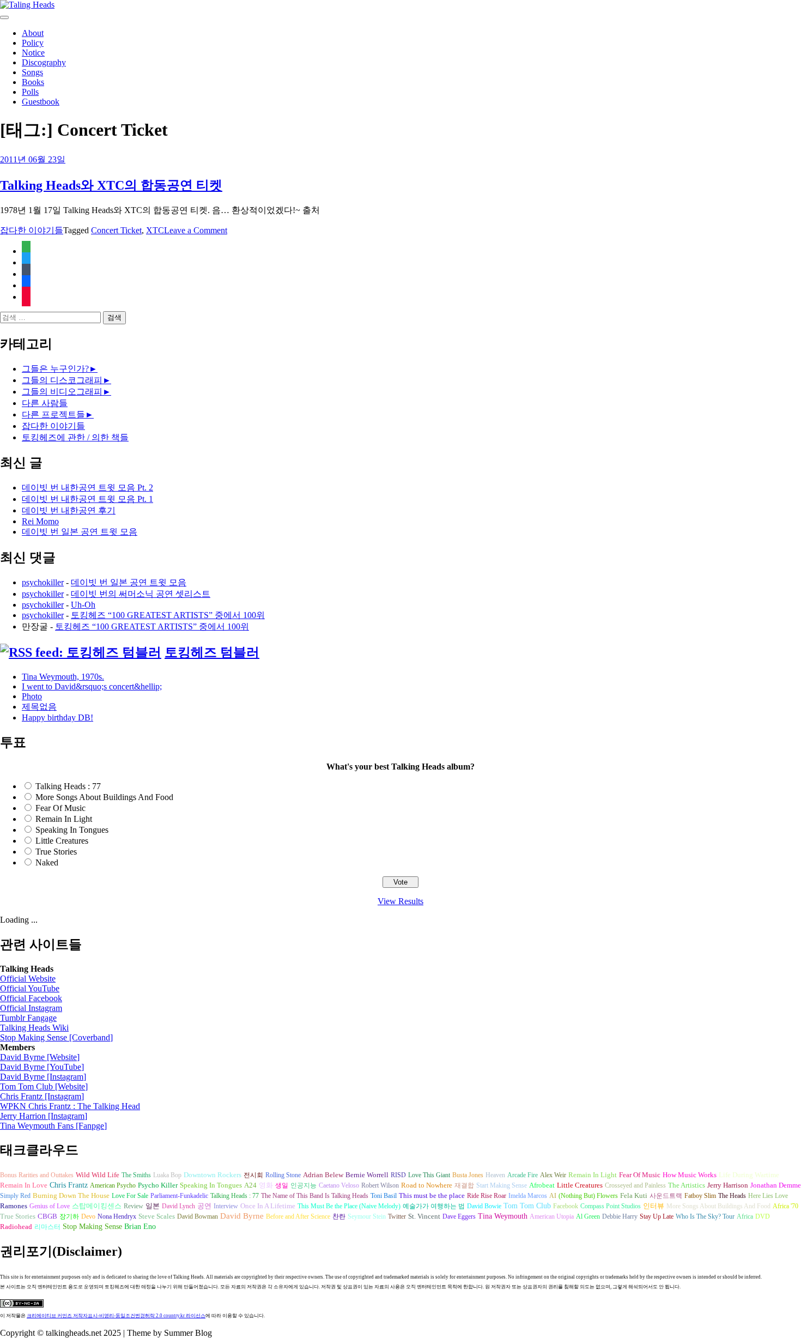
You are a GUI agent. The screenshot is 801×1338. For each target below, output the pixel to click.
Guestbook (40, 101)
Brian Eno (140, 1226)
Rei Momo (40, 521)
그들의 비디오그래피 (62, 391)
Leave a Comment (195, 230)
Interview (226, 1206)
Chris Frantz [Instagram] (42, 1096)
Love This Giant (429, 1175)
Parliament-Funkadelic (179, 1196)
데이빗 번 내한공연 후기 (69, 510)
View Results (400, 901)
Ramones (13, 1206)
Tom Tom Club (527, 1205)
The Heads (732, 1196)
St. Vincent (424, 1216)
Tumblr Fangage (28, 1017)
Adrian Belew (323, 1175)
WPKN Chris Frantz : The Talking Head (70, 1106)
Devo (88, 1216)
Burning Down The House (71, 1195)
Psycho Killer (158, 1185)
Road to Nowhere (426, 1185)
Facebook (565, 1206)
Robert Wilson (380, 1185)
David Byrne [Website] (40, 1057)
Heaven (495, 1175)
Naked (46, 862)
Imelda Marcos (527, 1196)
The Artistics (686, 1185)
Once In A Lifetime (267, 1206)
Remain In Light (63, 819)
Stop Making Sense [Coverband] (56, 1037)
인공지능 (303, 1185)
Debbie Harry (620, 1216)
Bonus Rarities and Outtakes (37, 1175)
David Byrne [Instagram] (43, 1076)
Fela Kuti (633, 1196)
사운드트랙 (666, 1196)
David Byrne (242, 1216)
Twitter (397, 1216)
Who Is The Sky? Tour (705, 1216)
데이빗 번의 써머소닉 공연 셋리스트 (140, 593)
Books (33, 82)
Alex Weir (553, 1175)
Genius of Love (49, 1206)
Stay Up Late (656, 1216)
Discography (44, 62)
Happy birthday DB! (57, 717)
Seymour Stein (367, 1216)
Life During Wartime (749, 1175)
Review (133, 1206)
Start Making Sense (501, 1185)
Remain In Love (23, 1185)
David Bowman (197, 1216)
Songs (32, 72)
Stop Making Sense (92, 1226)
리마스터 (47, 1227)
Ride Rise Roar (486, 1196)
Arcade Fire (522, 1175)
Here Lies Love (768, 1196)
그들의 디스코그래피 (62, 380)
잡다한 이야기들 (31, 230)
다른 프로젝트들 (53, 414)
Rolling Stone (283, 1175)
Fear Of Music (60, 808)
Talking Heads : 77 (68, 786)
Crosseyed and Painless (635, 1185)
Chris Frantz (69, 1185)
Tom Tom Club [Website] (44, 1086)
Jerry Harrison (727, 1185)
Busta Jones (467, 1175)
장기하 (69, 1216)
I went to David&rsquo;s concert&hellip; (92, 686)
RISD (398, 1175)
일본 (152, 1206)
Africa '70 (785, 1206)
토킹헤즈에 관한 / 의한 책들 (75, 437)
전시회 (253, 1175)
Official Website (28, 978)
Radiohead (16, 1227)
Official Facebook (31, 998)
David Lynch (178, 1206)
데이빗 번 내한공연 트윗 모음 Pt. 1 (87, 499)
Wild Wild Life (97, 1175)
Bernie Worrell (367, 1175)
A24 (250, 1185)
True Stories (56, 851)
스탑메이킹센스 (97, 1206)
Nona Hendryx (117, 1216)
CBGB (47, 1216)
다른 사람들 (45, 403)
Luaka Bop (167, 1175)
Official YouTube (29, 988)
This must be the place (432, 1195)
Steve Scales (156, 1216)
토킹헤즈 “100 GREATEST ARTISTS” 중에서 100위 (168, 615)
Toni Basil (384, 1196)
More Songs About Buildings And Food (104, 797)
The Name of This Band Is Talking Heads (314, 1196)
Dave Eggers (459, 1216)
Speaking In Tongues (71, 829)
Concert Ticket (116, 230)
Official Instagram (31, 1008)
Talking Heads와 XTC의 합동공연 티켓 (111, 185)
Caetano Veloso (339, 1185)
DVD (762, 1216)
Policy (33, 42)
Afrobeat (542, 1185)
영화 (266, 1185)
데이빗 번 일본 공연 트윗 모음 (79, 531)
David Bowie (484, 1206)
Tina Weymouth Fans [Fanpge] (53, 1125)
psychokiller (43, 582)
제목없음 (39, 706)
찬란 (338, 1216)
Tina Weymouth (502, 1216)
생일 (281, 1185)
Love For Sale (130, 1196)
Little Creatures (61, 840)
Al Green (588, 1216)
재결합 (464, 1185)
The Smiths (136, 1175)
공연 (204, 1206)
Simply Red (15, 1196)
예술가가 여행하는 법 (434, 1206)
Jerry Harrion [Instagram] (43, 1116)
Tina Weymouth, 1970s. (63, 676)
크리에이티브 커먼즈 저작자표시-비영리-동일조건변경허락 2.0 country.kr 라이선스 (116, 1315)
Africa (745, 1216)
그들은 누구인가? (55, 368)
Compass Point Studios (610, 1206)
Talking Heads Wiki (34, 1027)
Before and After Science (298, 1216)
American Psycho (113, 1185)
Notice (33, 52)
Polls (30, 91)
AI (552, 1196)
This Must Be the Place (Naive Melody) (349, 1206)
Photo (32, 696)
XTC (155, 230)
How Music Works (690, 1175)
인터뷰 (653, 1206)
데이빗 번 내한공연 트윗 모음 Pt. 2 (87, 487)
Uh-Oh (83, 604)
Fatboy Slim (700, 1196)
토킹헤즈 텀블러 (212, 652)
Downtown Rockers (212, 1175)
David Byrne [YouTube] (42, 1066)
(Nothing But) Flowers (588, 1196)
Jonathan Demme (775, 1185)
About (33, 33)
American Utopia (552, 1216)
